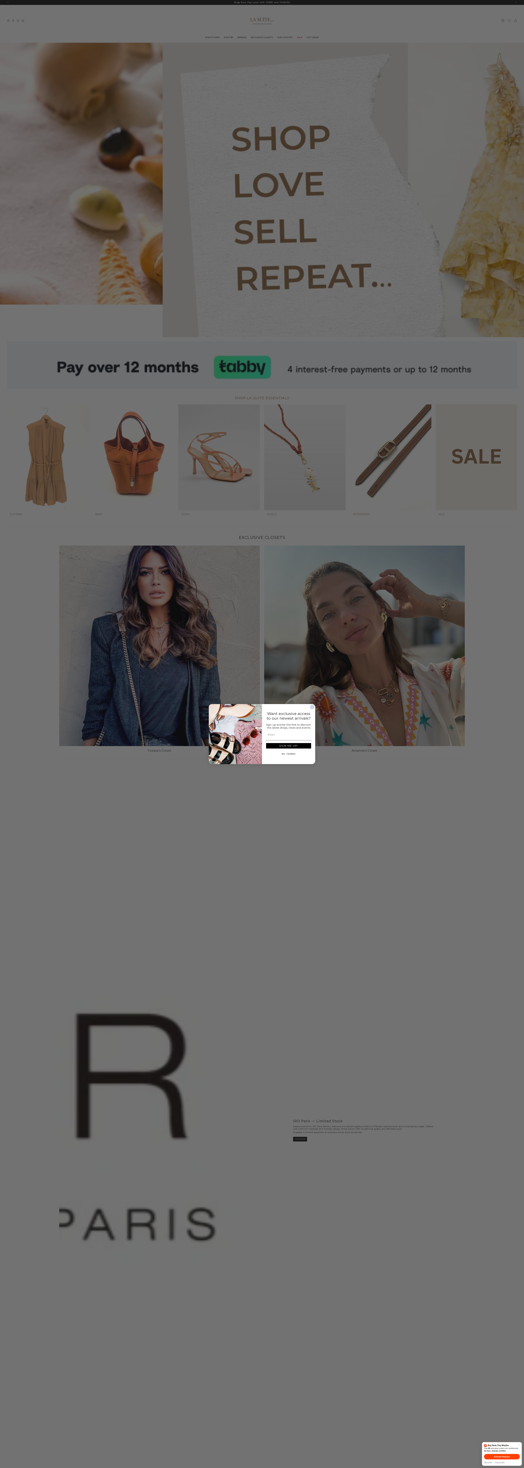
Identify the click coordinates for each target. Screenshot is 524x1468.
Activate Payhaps (502, 1456)
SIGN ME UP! (288, 745)
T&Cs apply (488, 1462)
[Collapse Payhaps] (519, 1444)
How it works (499, 1462)
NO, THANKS (289, 754)
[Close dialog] (312, 707)
